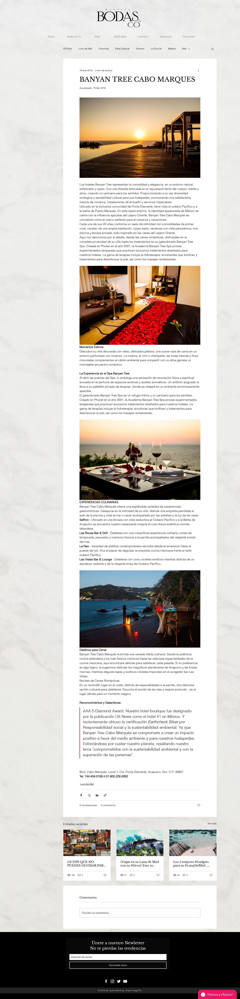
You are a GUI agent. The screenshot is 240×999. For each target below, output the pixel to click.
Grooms (140, 48)
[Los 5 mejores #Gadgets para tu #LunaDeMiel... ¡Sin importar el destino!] (192, 843)
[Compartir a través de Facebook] (81, 795)
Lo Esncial (156, 48)
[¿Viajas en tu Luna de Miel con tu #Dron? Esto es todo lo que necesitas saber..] (140, 843)
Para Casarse (122, 48)
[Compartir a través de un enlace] (105, 795)
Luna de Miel (85, 48)
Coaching (104, 48)
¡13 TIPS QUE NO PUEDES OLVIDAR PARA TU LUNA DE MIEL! (86, 863)
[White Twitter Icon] (118, 981)
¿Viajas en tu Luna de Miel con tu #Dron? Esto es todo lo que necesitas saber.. (139, 863)
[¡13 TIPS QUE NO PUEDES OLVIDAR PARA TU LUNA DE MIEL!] (87, 843)
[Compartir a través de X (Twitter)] (89, 795)
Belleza (172, 48)
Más (184, 48)
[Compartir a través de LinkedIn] (97, 795)
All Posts (67, 48)
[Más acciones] (198, 70)
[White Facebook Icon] (106, 981)
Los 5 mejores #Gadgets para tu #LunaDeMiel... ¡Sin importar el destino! (191, 863)
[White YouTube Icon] (125, 981)
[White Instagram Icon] (112, 981)
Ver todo (212, 823)
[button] (212, 48)
